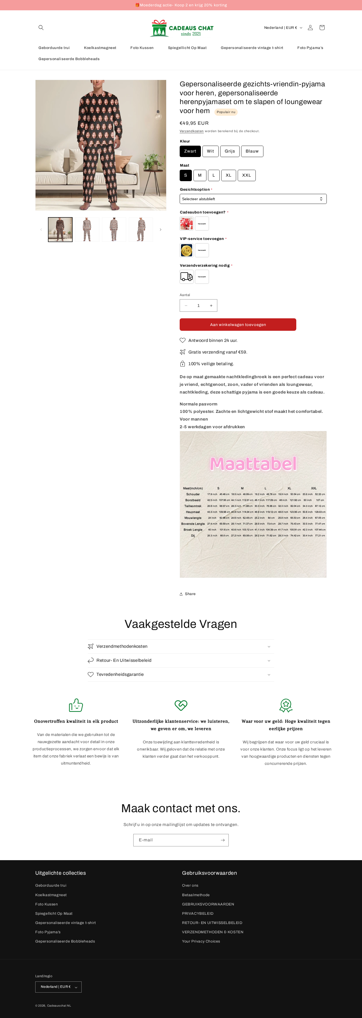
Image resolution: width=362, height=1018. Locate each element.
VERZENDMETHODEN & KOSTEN (212, 932)
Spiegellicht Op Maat (54, 913)
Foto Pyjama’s (48, 932)
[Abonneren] (222, 840)
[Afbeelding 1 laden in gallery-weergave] (60, 229)
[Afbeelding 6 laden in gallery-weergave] (114, 229)
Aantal (185, 295)
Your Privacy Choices (201, 941)
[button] (41, 27)
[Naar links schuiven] (41, 229)
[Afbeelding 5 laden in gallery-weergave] (87, 229)
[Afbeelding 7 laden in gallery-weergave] (141, 229)
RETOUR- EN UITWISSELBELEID (212, 923)
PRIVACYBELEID (198, 913)
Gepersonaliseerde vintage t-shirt (65, 923)
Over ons (190, 885)
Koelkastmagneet (51, 895)
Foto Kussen (46, 904)
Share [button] (190, 594)
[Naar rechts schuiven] (160, 229)
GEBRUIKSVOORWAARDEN (208, 904)
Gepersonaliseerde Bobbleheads (65, 941)
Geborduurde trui (51, 885)
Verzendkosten (192, 131)
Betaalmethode (196, 895)
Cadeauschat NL (59, 1005)
